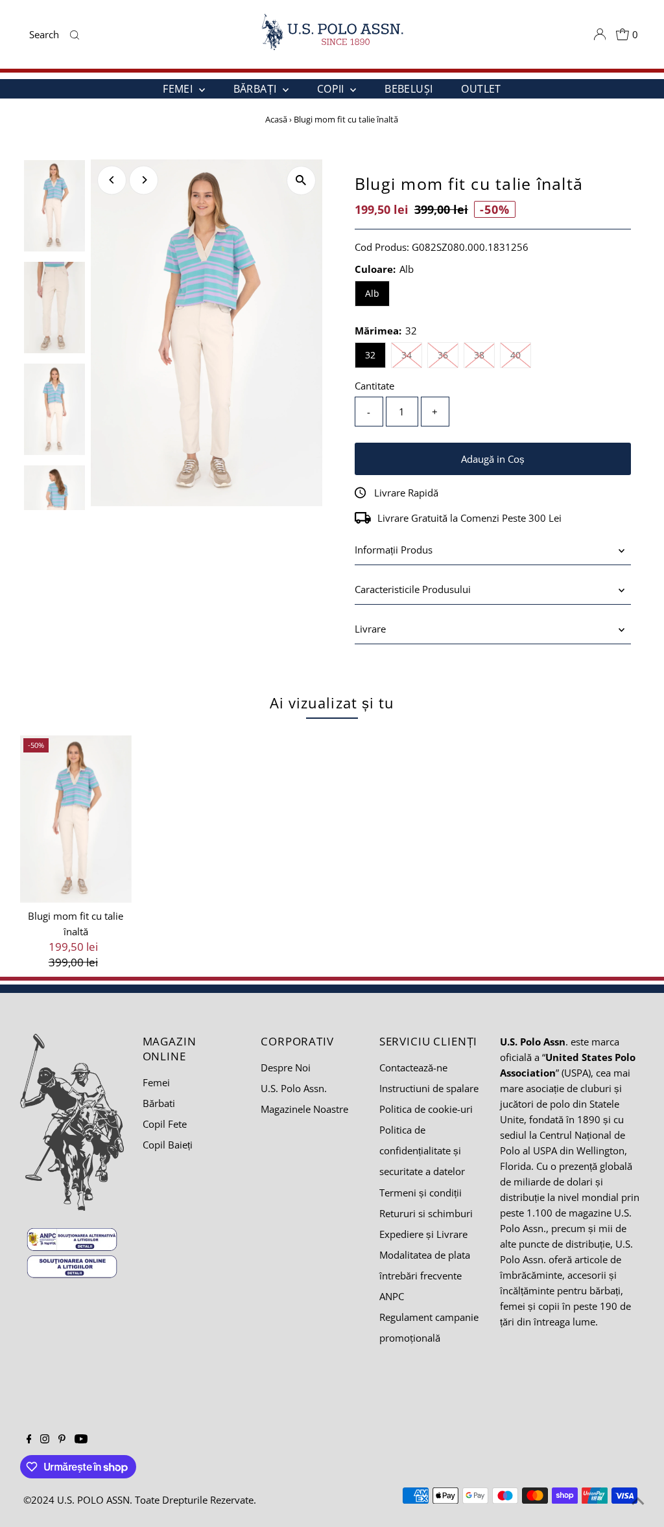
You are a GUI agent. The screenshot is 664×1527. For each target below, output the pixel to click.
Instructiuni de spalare (429, 1088)
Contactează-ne (413, 1067)
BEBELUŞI (409, 89)
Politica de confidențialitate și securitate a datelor (422, 1150)
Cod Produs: (382, 246)
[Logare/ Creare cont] (600, 34)
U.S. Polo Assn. (294, 1088)
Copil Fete (165, 1123)
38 (484, 354)
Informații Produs (394, 549)
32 (370, 355)
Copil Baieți (168, 1144)
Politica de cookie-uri (426, 1108)
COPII (332, 89)
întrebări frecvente (420, 1275)
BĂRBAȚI (256, 89)
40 (520, 354)
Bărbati (159, 1103)
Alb (372, 293)
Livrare (370, 628)
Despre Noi (286, 1067)
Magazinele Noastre (304, 1108)
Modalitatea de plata (424, 1254)
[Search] (74, 34)
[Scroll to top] (638, 1501)
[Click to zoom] (301, 180)
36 (448, 354)
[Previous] (111, 179)
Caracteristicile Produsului (413, 589)
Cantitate (374, 385)
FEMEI (179, 89)
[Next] (143, 179)
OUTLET (481, 89)
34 (411, 354)
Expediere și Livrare (423, 1234)
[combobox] (46, 34)
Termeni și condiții (420, 1192)
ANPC (391, 1296)
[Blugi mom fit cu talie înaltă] (76, 819)
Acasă (276, 119)
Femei (156, 1082)
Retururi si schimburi (426, 1213)
